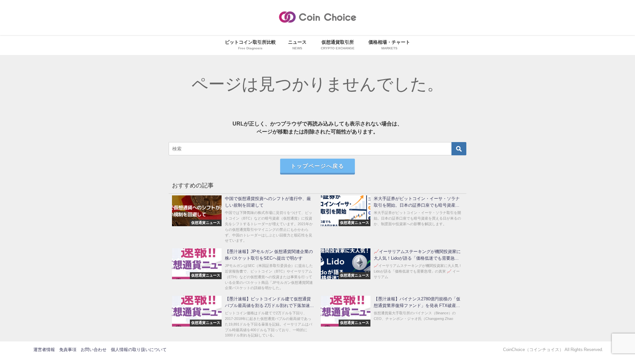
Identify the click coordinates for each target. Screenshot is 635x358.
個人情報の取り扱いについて (139, 349)
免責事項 (67, 349)
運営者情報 (44, 349)
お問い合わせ (93, 349)
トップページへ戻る (317, 166)
